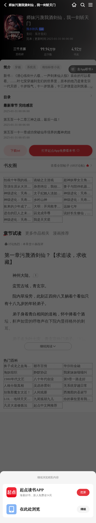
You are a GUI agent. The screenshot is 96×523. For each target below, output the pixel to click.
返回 (5, 5)
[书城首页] (74, 5)
